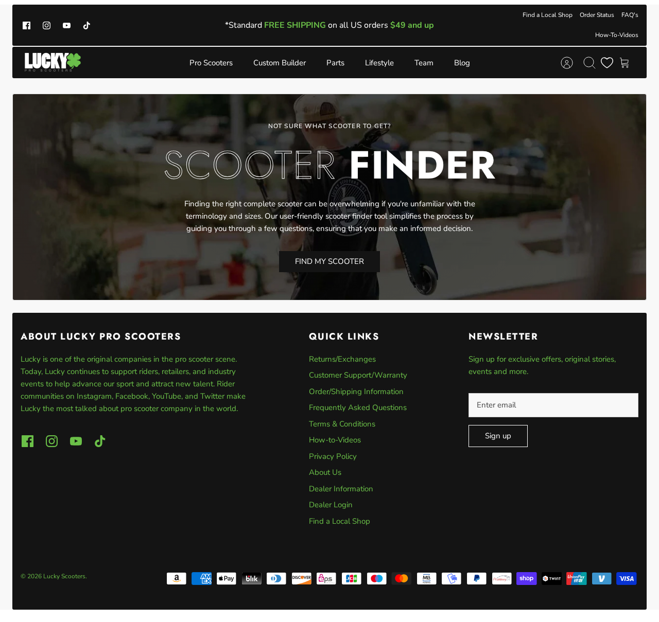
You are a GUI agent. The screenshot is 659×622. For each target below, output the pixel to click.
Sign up (498, 436)
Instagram (94, 396)
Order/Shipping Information (356, 391)
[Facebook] (26, 24)
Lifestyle (379, 63)
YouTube (166, 396)
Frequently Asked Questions (358, 407)
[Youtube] (67, 24)
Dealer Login (331, 505)
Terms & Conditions (342, 424)
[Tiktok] (87, 24)
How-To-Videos (616, 35)
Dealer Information (341, 489)
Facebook (131, 396)
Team (423, 63)
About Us (325, 472)
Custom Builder (279, 63)
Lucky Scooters (64, 576)
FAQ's (629, 15)
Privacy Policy (333, 456)
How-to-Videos (335, 440)
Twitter (213, 396)
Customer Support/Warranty (358, 375)
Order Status (597, 15)
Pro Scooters (211, 63)
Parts (335, 63)
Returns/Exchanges (342, 359)
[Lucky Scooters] (52, 62)
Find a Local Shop (548, 15)
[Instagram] (47, 24)
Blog (462, 63)
